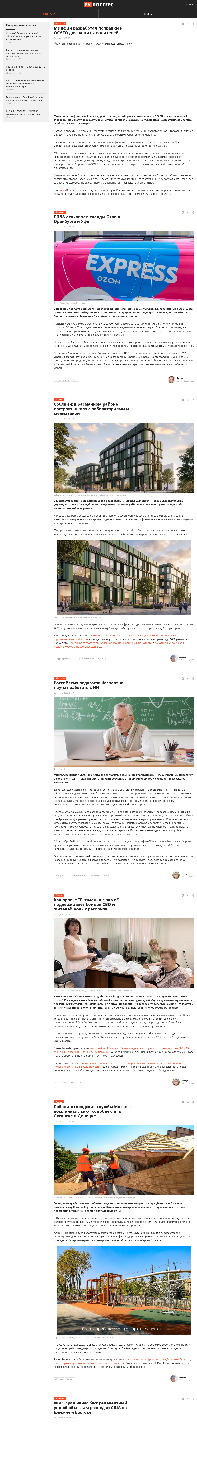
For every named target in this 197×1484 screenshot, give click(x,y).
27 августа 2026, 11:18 (64, 226)
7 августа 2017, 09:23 (63, 38)
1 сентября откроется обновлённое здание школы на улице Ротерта (110, 643)
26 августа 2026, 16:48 (64, 1121)
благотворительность (65, 1082)
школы (101, 658)
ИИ (105, 875)
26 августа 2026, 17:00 (64, 693)
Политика (49, 13)
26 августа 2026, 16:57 (64, 914)
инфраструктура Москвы (66, 658)
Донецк (70, 1379)
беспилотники (62, 380)
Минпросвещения (78, 875)
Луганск (59, 1379)
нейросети (95, 875)
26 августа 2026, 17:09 (64, 418)
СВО (81, 1082)
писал (62, 190)
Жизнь (148, 13)
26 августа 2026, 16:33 (64, 1417)
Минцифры (60, 875)
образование (88, 658)
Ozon (75, 380)
